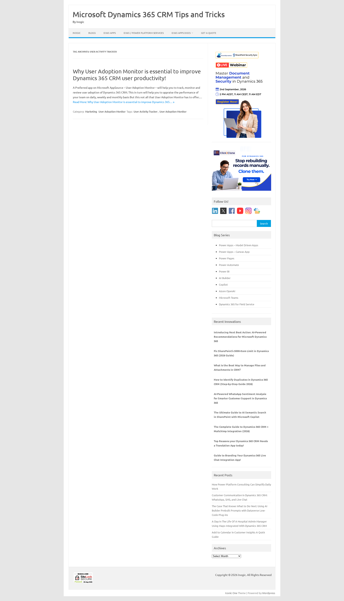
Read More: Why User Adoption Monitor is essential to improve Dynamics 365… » (123, 102)
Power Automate (229, 264)
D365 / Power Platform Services (144, 32)
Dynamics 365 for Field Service (236, 304)
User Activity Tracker (145, 111)
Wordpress (268, 593)
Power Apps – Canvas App (234, 251)
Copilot (223, 284)
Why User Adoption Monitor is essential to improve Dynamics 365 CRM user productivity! (137, 74)
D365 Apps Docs (181, 32)
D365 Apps (110, 32)
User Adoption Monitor (112, 111)
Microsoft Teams (228, 297)
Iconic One (231, 593)
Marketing (91, 111)
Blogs (92, 32)
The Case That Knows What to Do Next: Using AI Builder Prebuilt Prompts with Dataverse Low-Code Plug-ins (239, 510)
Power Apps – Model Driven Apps (238, 245)
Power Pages (226, 258)
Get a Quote (208, 32)
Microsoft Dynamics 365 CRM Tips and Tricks (149, 14)
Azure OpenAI (227, 291)
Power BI (224, 271)
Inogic (76, 32)
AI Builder (225, 278)
